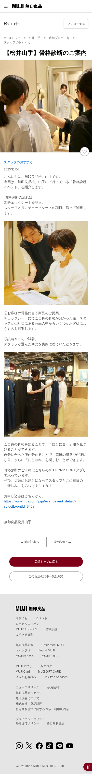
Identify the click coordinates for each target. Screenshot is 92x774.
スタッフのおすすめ (18, 162)
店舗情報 (21, 618)
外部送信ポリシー (27, 723)
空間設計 (51, 629)
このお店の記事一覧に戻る (46, 576)
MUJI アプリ (24, 666)
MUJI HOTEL (50, 656)
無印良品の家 (24, 645)
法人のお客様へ (26, 677)
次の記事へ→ (63, 542)
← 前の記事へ (30, 542)
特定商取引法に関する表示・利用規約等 (42, 709)
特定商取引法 (55, 723)
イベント (41, 618)
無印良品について (27, 698)
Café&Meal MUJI (52, 645)
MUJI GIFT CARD (49, 671)
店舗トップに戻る (46, 561)
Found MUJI (47, 650)
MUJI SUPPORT (27, 629)
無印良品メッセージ (29, 693)
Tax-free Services (55, 677)
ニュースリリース (27, 687)
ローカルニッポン (27, 624)
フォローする (76, 24)
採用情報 (53, 687)
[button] (6, 6)
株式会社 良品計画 (29, 703)
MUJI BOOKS (25, 656)
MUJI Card (23, 671)
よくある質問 (24, 634)
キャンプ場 (23, 650)
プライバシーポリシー (30, 719)
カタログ (46, 666)
